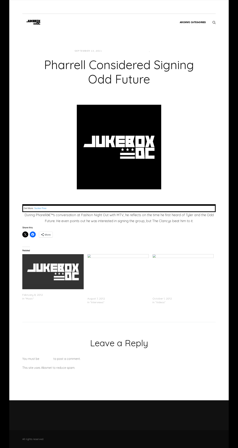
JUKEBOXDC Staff (118, 51)
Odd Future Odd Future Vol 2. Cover (44, 291)
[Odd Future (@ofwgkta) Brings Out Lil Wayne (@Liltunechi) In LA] (183, 271)
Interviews (141, 51)
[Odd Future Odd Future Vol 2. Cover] (53, 271)
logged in (46, 359)
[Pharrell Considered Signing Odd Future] (119, 147)
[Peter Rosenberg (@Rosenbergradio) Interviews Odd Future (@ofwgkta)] (118, 271)
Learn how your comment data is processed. (106, 368)
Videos (156, 51)
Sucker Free (40, 208)
